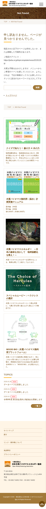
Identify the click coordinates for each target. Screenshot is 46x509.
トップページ (11, 95)
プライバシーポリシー (12, 454)
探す (5, 434)
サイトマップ (9, 430)
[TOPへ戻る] (42, 504)
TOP (5, 22)
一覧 (36, 406)
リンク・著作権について (13, 442)
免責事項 (7, 450)
